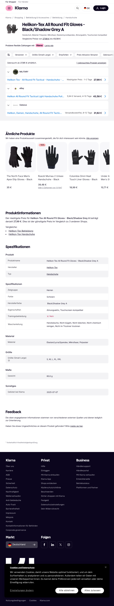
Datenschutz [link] (11, 487)
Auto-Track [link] (11, 504)
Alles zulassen (93, 590)
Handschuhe (52, 274)
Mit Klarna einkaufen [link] (50, 475)
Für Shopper (11, 2)
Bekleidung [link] (57, 18)
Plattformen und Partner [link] (87, 487)
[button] (87, 8)
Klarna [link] (8, 18)
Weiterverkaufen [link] (13, 496)
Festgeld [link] (45, 500)
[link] (44, 544)
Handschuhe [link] (71, 18)
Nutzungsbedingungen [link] (16, 600)
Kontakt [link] (9, 521)
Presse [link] (9, 479)
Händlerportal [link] (82, 470)
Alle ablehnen (67, 590)
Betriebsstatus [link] (82, 483)
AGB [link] (8, 475)
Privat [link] (45, 460)
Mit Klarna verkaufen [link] (85, 475)
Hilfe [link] (43, 466)
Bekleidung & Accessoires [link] (37, 18)
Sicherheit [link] (10, 483)
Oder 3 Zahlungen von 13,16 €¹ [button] (50, 188)
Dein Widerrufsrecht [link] (50, 509)
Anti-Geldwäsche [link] (13, 500)
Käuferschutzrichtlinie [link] (51, 487)
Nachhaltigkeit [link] (12, 492)
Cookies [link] (33, 600)
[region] (57, 580)
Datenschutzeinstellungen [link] (52, 504)
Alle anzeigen (92, 138)
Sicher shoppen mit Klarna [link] (53, 496)
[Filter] (9, 55)
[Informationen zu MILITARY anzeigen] (8, 72)
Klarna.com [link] (45, 600)
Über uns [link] (10, 466)
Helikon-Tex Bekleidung (21, 230)
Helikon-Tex (52, 267)
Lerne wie (49, 45)
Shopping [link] (18, 18)
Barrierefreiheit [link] (13, 509)
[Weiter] (104, 165)
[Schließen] (106, 567)
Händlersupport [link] (83, 466)
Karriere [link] (9, 470)
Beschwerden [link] (47, 492)
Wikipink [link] (9, 517)
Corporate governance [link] (16, 530)
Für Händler (23, 2)
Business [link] (82, 460)
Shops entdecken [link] (49, 483)
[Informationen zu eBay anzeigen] (8, 88)
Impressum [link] (11, 513)
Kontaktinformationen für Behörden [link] (22, 526)
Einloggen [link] (45, 470)
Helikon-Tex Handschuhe (22, 234)
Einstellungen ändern (22, 590)
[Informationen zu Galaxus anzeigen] (8, 105)
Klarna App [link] (46, 479)
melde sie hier (76, 426)
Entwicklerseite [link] (83, 479)
